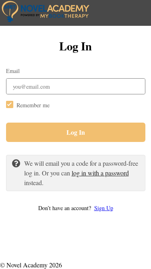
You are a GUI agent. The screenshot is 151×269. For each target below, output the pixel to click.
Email (13, 71)
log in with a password (100, 173)
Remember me (33, 105)
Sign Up (103, 208)
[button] (75, 208)
